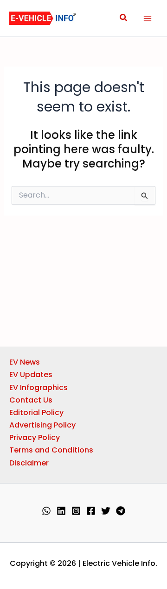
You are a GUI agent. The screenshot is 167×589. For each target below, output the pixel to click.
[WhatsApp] (46, 510)
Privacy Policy (34, 437)
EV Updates (30, 374)
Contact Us (30, 400)
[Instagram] (76, 510)
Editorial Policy (36, 412)
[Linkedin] (61, 510)
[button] (124, 18)
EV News (24, 362)
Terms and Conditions (51, 450)
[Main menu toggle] (147, 18)
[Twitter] (105, 510)
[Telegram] (120, 510)
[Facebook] (91, 510)
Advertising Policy (42, 425)
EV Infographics (38, 387)
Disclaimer (29, 463)
